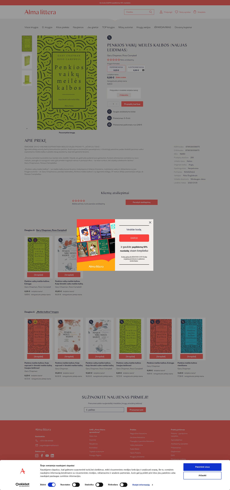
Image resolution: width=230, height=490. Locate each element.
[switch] (76, 485)
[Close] (150, 222)
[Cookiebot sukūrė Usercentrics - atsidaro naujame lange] (22, 485)
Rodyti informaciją (141, 485)
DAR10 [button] (134, 238)
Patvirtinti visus (202, 467)
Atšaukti (202, 475)
